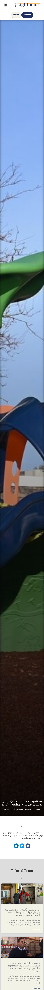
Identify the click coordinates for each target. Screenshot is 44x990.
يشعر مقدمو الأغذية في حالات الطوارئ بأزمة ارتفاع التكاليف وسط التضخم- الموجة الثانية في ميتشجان (22, 912)
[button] (5, 5)
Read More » (36, 930)
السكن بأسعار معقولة (12, 809)
